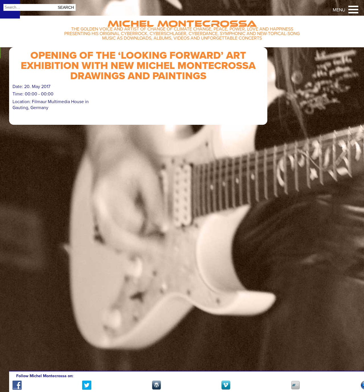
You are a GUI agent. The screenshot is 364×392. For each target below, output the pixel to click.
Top (352, 371)
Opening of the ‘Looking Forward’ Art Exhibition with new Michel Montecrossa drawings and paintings (138, 65)
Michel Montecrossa (182, 22)
